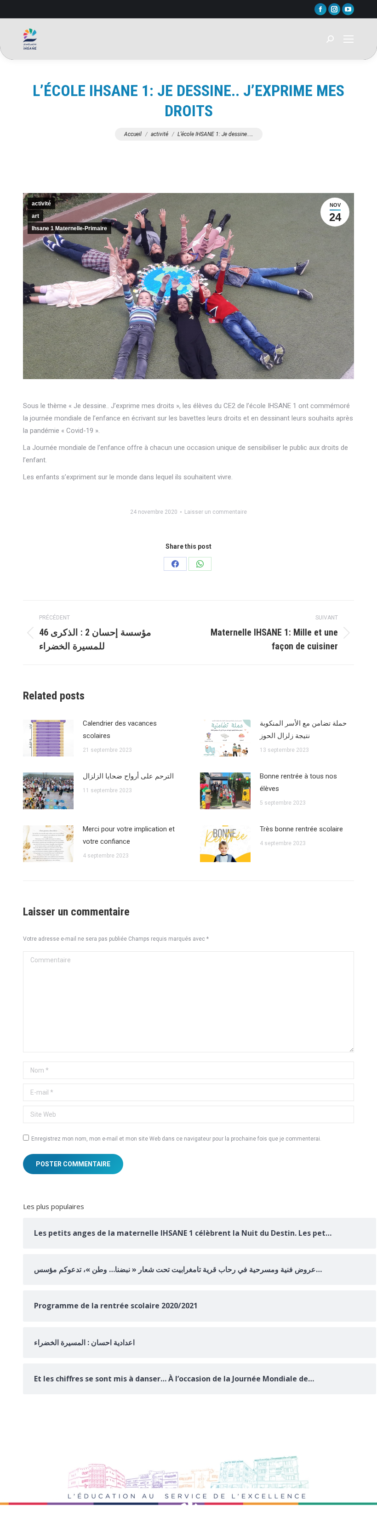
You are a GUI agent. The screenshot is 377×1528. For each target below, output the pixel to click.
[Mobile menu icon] (348, 39)
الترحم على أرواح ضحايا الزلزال (128, 776)
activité (41, 203)
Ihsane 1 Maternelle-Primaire (69, 228)
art (35, 216)
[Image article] (48, 738)
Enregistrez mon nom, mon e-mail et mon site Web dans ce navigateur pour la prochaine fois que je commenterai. (176, 1139)
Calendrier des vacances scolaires (120, 729)
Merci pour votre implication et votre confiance (129, 835)
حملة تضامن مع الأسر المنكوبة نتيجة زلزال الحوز (303, 729)
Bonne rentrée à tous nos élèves (298, 782)
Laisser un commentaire (215, 512)
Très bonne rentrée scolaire (301, 829)
